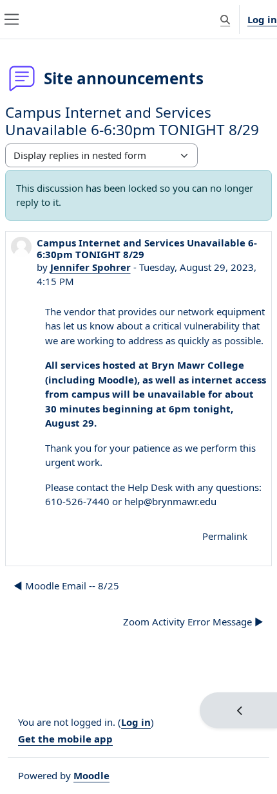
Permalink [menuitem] (224, 536)
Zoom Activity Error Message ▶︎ (193, 621)
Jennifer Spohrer (90, 267)
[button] (225, 19)
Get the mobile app (65, 738)
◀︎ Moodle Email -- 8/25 (66, 585)
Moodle (91, 775)
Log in (262, 19)
